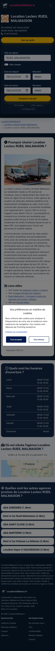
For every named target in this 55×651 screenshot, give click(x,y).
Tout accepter (16, 339)
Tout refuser (39, 339)
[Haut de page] (50, 646)
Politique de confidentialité (16, 332)
